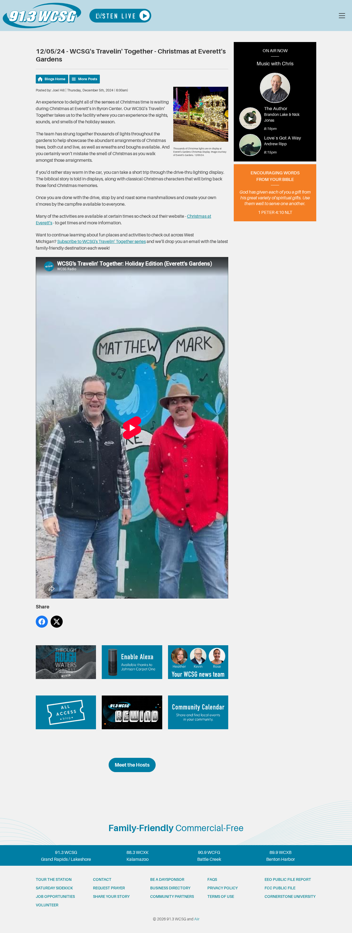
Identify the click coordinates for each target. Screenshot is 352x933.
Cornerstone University (290, 896)
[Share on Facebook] (42, 622)
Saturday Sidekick (54, 888)
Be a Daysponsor (167, 879)
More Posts (87, 79)
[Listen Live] (120, 16)
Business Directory (170, 888)
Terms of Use (220, 896)
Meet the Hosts (132, 765)
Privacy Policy (222, 888)
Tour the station (54, 879)
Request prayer (109, 888)
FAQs (212, 879)
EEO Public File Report (288, 879)
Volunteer (47, 905)
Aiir (196, 919)
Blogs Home (55, 79)
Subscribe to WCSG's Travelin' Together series (101, 241)
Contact (102, 879)
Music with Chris (275, 63)
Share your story (111, 896)
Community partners (172, 896)
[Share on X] (57, 622)
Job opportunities (55, 896)
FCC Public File (280, 888)
